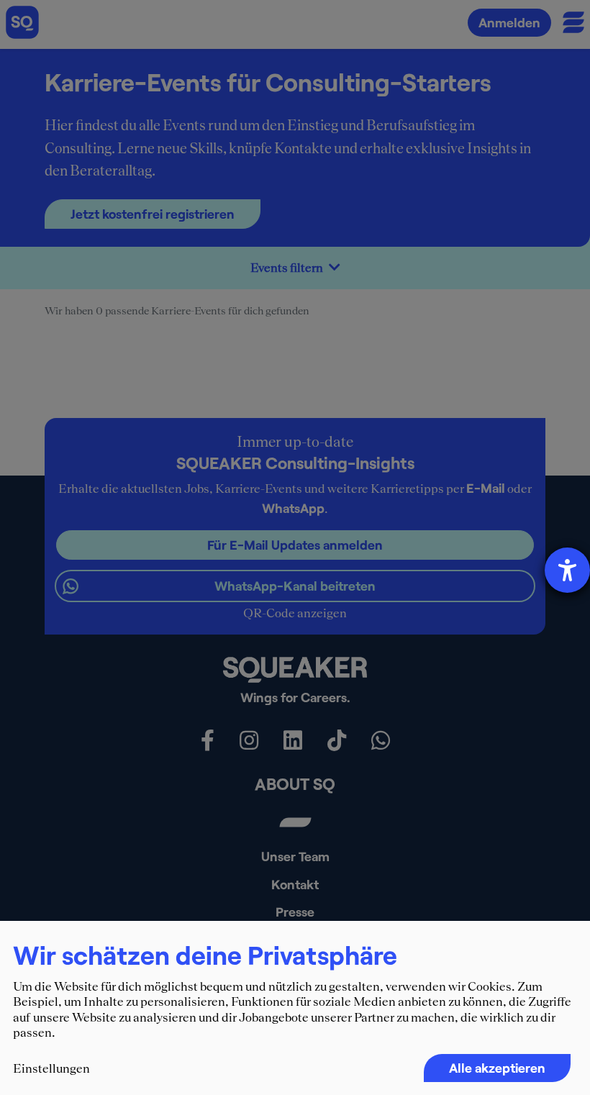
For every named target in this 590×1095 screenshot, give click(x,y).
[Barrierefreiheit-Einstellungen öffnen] (567, 570)
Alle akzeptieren (497, 1068)
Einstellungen (51, 1068)
